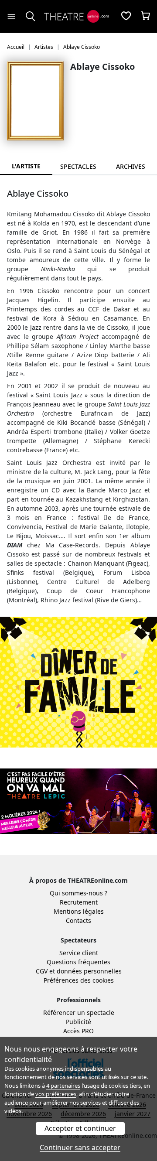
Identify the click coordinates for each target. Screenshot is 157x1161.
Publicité (78, 1022)
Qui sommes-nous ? (78, 893)
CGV (42, 971)
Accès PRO (78, 1031)
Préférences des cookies (79, 980)
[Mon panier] (145, 16)
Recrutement (79, 902)
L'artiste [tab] (26, 166)
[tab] (78, 166)
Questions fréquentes (78, 962)
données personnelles (89, 971)
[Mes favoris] (126, 16)
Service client (78, 953)
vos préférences (55, 1094)
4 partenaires (63, 1085)
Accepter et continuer (80, 1128)
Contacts (78, 920)
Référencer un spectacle (78, 1012)
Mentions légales (79, 911)
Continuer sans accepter (80, 1147)
